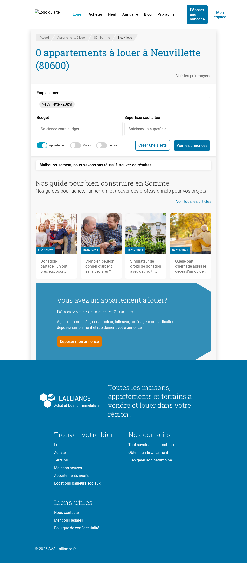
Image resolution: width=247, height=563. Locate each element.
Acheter (95, 14)
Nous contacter (67, 512)
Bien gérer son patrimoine (150, 460)
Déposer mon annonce (79, 341)
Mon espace (220, 14)
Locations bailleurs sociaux (77, 483)
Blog (148, 14)
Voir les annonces (192, 145)
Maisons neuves (68, 468)
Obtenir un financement (148, 452)
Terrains (61, 460)
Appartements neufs (71, 475)
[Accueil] (50, 14)
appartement (57, 145)
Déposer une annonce (197, 14)
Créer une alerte (152, 145)
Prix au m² (166, 14)
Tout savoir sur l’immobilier (151, 444)
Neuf (112, 14)
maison (87, 145)
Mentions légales (68, 520)
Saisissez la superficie (147, 129)
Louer (78, 14)
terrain (113, 145)
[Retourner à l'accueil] (77, 401)
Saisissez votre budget (60, 129)
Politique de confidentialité (76, 528)
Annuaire (130, 14)
